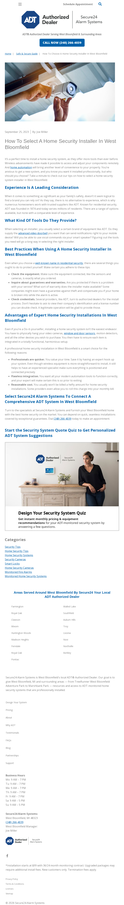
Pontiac (15, 659)
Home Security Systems (19, 555)
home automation (21, 167)
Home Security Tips (16, 551)
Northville (68, 646)
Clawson (15, 619)
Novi (65, 639)
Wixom (15, 626)
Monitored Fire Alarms (18, 572)
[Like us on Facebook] (7, 856)
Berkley (67, 652)
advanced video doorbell (32, 233)
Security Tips (13, 547)
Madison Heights (20, 639)
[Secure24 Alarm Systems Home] (62, 20)
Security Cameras (15, 559)
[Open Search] (100, 4)
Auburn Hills (69, 619)
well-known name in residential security (59, 263)
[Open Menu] (20, 4)
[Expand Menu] (34, 30)
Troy (65, 626)
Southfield (68, 613)
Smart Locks (12, 563)
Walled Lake (69, 606)
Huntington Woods (21, 632)
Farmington (17, 606)
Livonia (67, 632)
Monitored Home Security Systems (26, 576)
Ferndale (15, 646)
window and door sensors (79, 333)
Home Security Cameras (19, 568)
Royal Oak (16, 613)
